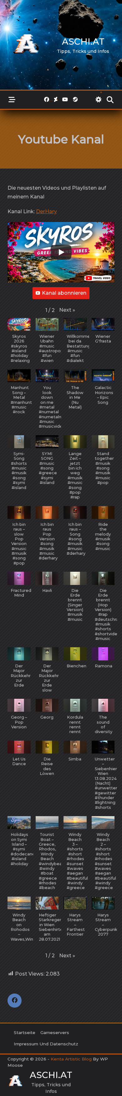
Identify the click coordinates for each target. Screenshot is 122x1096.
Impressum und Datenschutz (46, 1043)
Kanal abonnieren (64, 293)
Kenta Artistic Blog (71, 1058)
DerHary (46, 211)
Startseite (24, 1032)
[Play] (61, 252)
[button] (67, 310)
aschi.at (83, 41)
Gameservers (54, 1032)
